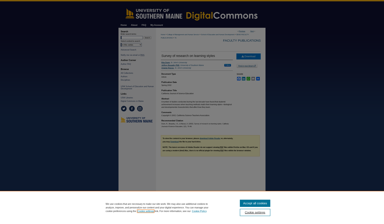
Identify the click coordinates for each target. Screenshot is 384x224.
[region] (192, 207)
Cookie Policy (199, 211)
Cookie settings (145, 211)
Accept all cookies (255, 203)
